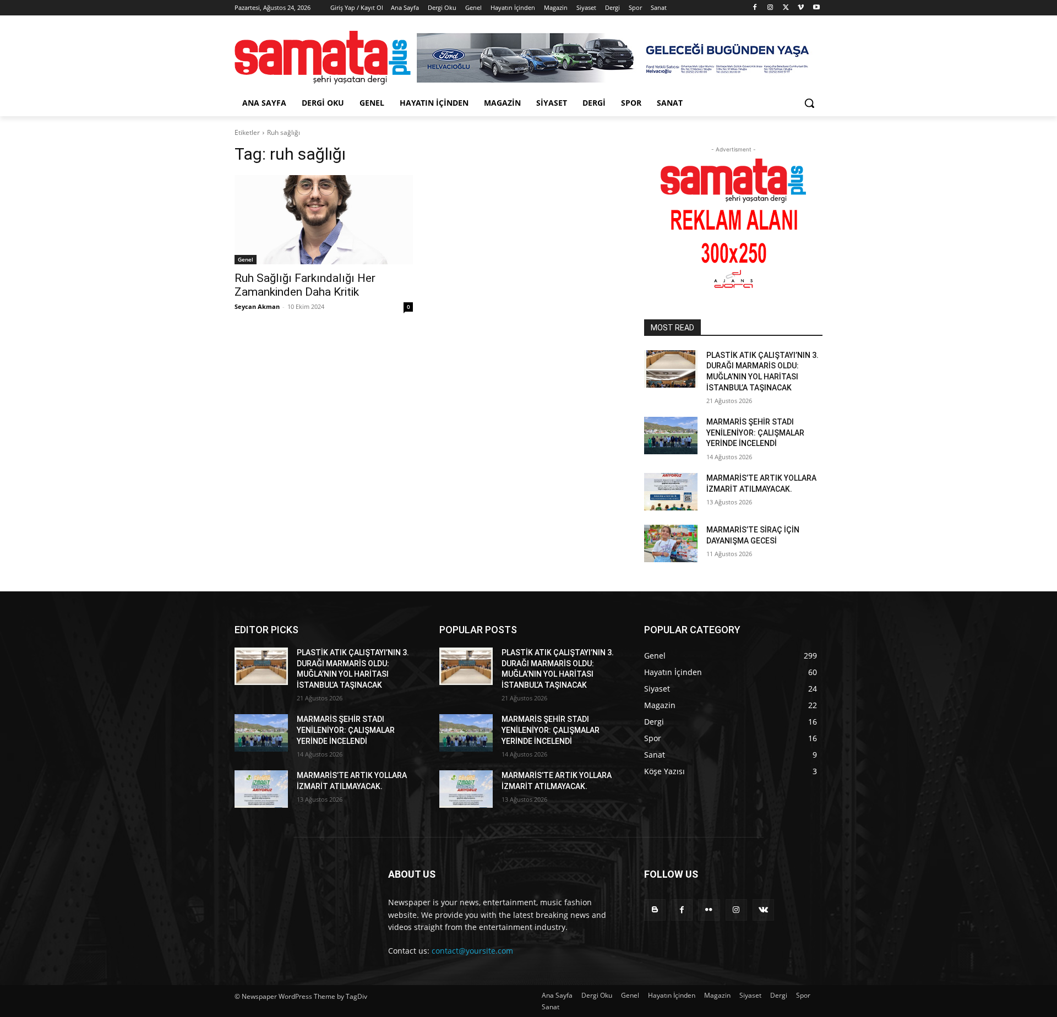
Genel (245, 259)
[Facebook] (755, 8)
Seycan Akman (257, 306)
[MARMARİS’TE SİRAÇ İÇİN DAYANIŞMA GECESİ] (671, 543)
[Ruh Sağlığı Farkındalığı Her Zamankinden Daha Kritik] (324, 219)
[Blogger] (655, 910)
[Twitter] (786, 8)
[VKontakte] (763, 910)
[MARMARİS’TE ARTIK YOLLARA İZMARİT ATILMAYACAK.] (671, 491)
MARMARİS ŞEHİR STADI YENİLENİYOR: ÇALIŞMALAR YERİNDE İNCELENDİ (755, 432)
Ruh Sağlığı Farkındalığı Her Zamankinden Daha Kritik (305, 284)
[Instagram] (770, 8)
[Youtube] (816, 8)
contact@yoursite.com (472, 950)
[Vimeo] (800, 8)
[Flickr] (709, 910)
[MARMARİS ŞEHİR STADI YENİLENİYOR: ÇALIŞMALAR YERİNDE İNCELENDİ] (671, 435)
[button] (809, 103)
